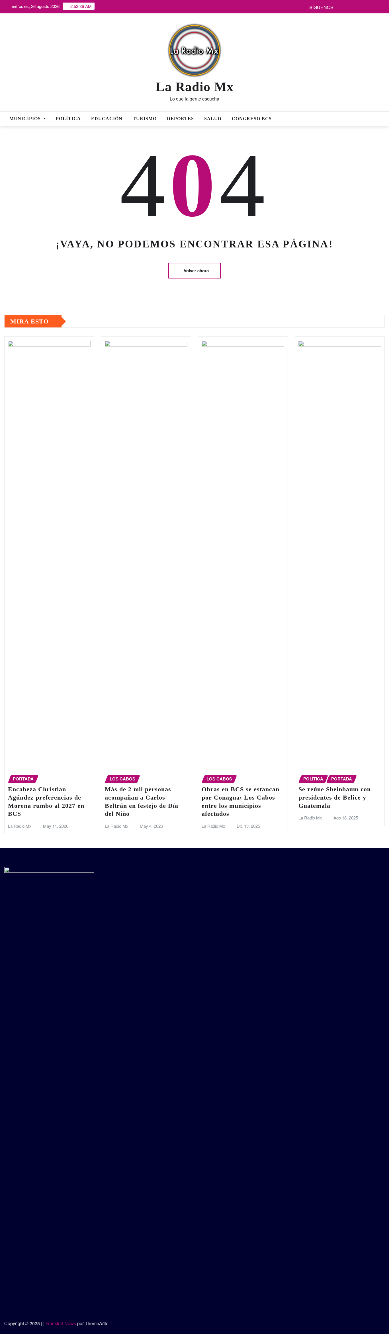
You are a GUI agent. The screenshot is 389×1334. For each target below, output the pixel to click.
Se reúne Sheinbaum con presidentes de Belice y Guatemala (334, 797)
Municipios (25, 118)
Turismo (145, 118)
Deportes (180, 118)
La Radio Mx (195, 86)
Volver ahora (196, 270)
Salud (213, 118)
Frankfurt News (61, 1323)
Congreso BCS (252, 118)
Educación (106, 118)
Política (68, 118)
